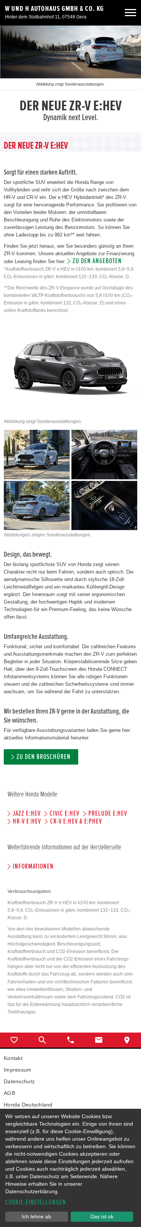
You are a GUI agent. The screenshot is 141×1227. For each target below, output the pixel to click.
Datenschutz (19, 1081)
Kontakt (13, 1058)
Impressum (18, 1070)
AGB (9, 1093)
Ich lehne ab (36, 1216)
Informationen (33, 866)
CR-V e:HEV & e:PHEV (76, 821)
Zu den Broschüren (43, 756)
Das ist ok (102, 1216)
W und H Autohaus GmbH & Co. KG (54, 8)
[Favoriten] (14, 1040)
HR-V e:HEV (27, 821)
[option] (70, 79)
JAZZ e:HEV (27, 813)
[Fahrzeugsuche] (42, 1040)
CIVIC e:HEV (64, 813)
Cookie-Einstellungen (35, 1202)
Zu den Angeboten (97, 261)
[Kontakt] (99, 1040)
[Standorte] (127, 1040)
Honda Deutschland (28, 1105)
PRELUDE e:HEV (107, 813)
